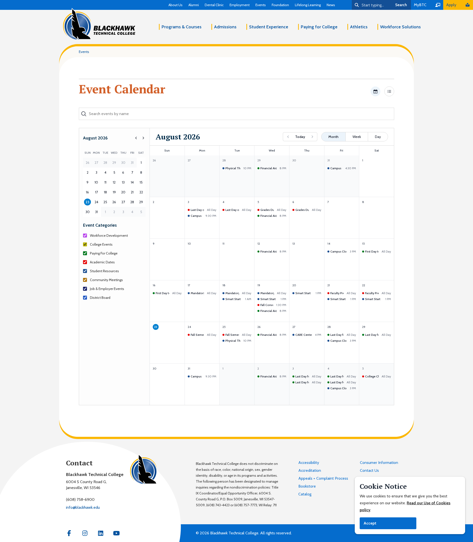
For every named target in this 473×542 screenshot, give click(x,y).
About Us (176, 5)
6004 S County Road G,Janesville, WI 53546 (86, 484)
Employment (240, 5)
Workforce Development (109, 235)
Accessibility (308, 462)
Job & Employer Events (107, 289)
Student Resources (104, 271)
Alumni (193, 5)
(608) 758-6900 (80, 499)
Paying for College (319, 27)
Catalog (304, 494)
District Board (100, 297)
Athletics (359, 27)
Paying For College (104, 253)
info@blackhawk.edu (83, 507)
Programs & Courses (182, 27)
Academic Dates (102, 262)
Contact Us (369, 470)
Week (357, 137)
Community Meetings (106, 280)
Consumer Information (379, 462)
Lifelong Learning (308, 5)
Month (333, 137)
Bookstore (307, 486)
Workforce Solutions (400, 27)
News (331, 5)
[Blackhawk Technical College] (99, 24)
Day (378, 137)
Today (300, 137)
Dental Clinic (214, 5)
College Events (101, 244)
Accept (370, 523)
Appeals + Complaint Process (323, 478)
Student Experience (268, 27)
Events (260, 5)
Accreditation (309, 470)
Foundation (280, 5)
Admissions (225, 27)
